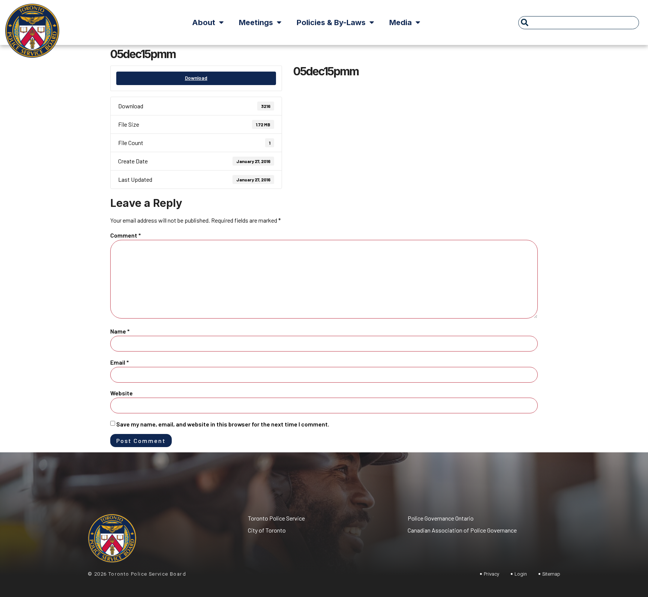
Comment (125, 235)
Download (196, 78)
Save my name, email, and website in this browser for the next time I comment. (222, 424)
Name (120, 331)
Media (400, 22)
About (203, 22)
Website (121, 393)
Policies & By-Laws (331, 22)
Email (119, 362)
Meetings (256, 22)
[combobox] (578, 22)
